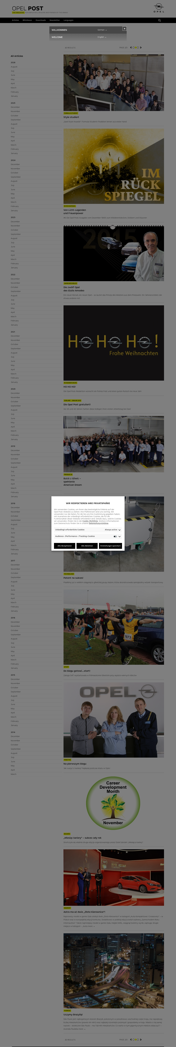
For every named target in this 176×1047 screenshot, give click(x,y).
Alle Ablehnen (87, 546)
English (102, 37)
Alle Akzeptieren (65, 546)
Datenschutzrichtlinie (98, 523)
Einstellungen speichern (110, 546)
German (102, 30)
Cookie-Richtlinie (90, 521)
